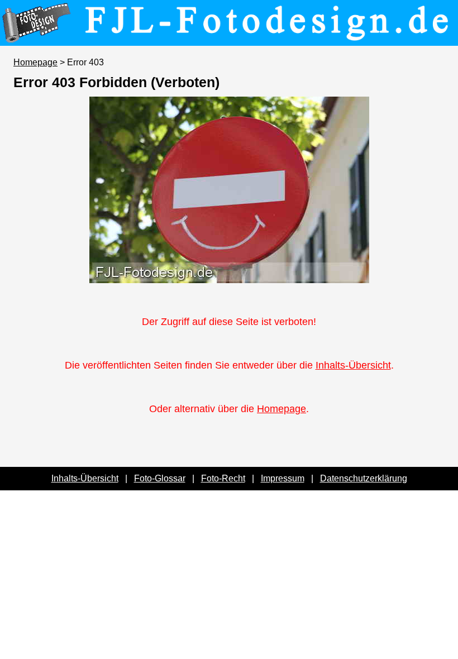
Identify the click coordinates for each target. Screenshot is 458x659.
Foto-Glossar (159, 478)
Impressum (282, 478)
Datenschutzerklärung (363, 478)
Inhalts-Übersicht (353, 365)
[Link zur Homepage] (229, 38)
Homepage (35, 62)
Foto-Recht (223, 478)
